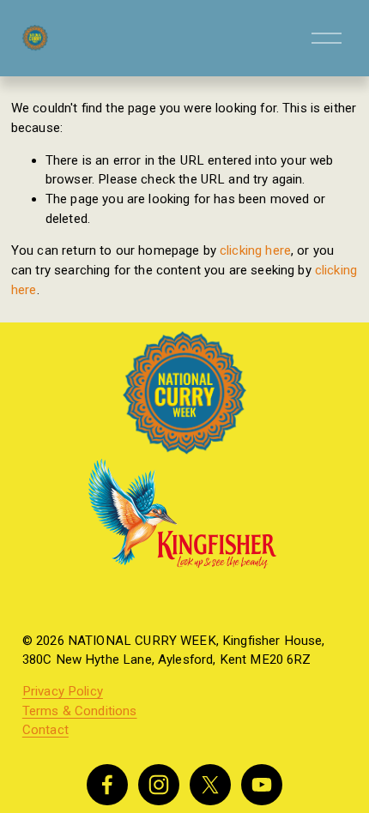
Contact (45, 730)
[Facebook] (107, 784)
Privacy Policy (62, 691)
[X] (210, 784)
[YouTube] (261, 784)
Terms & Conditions (79, 711)
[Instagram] (158, 784)
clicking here (255, 250)
